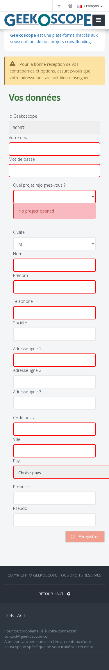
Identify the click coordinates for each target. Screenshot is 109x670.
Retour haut (51, 593)
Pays (17, 461)
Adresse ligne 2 (27, 370)
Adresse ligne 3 (27, 392)
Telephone (23, 301)
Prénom (20, 275)
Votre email (19, 137)
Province (21, 486)
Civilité (19, 232)
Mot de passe (22, 159)
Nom (17, 254)
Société (20, 323)
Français (91, 5)
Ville (16, 439)
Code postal (24, 417)
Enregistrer (88, 536)
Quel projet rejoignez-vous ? (39, 185)
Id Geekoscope (23, 116)
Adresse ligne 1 (27, 348)
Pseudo (20, 508)
